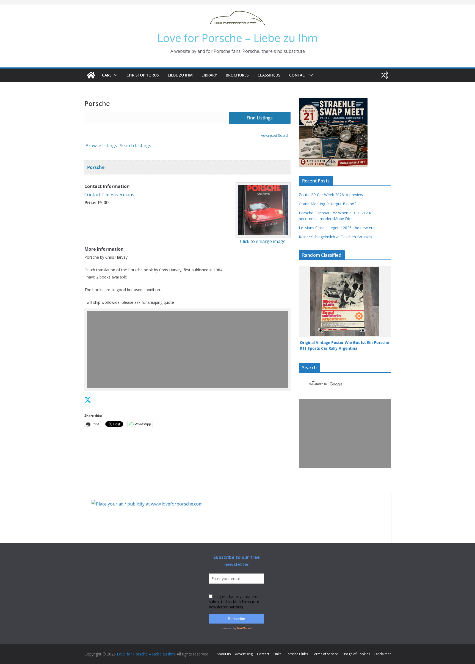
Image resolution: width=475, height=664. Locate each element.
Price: (90, 203)
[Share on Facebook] (94, 399)
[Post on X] (87, 399)
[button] (115, 75)
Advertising (244, 654)
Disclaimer (382, 654)
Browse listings (101, 146)
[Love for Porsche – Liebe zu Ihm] (91, 75)
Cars (107, 75)
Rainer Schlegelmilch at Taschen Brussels (335, 236)
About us (224, 654)
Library (209, 75)
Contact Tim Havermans (109, 195)
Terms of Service (325, 654)
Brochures (237, 75)
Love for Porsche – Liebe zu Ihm (237, 37)
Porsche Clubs (297, 654)
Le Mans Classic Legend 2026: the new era (337, 227)
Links (277, 654)
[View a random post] (384, 75)
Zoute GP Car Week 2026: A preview (331, 194)
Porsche (95, 167)
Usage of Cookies (356, 654)
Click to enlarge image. (263, 241)
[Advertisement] (189, 349)
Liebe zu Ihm (180, 75)
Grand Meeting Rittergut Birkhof (327, 203)
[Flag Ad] (100, 399)
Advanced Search (275, 135)
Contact (298, 75)
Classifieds (269, 75)
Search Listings (135, 146)
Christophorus (142, 75)
